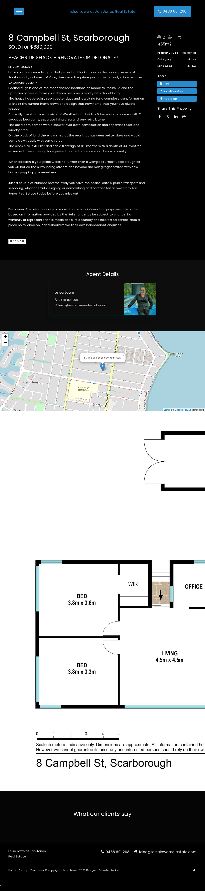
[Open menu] (19, 11)
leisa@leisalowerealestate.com (82, 305)
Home (12, 870)
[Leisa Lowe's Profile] (140, 299)
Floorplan (170, 99)
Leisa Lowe (64, 292)
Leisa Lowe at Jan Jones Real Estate (102, 11)
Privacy (23, 870)
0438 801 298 (68, 300)
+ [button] (5, 336)
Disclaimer (37, 870)
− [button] (5, 342)
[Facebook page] (194, 871)
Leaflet (167, 409)
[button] (177, 84)
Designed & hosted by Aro (102, 870)
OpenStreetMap (183, 409)
